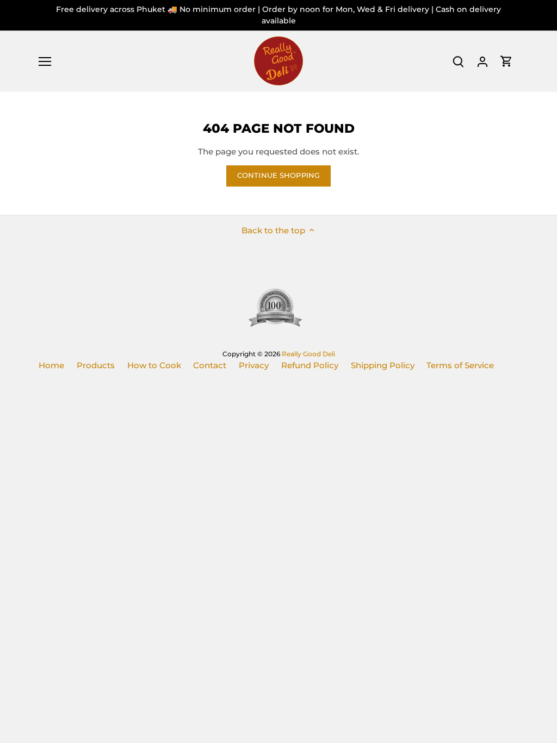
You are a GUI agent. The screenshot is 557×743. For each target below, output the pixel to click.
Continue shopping (278, 175)
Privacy (254, 365)
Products (96, 365)
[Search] (459, 61)
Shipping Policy (382, 365)
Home (51, 365)
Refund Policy (309, 365)
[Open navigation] (45, 61)
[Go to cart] (506, 61)
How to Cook (154, 365)
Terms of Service (460, 365)
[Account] (482, 61)
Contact (209, 365)
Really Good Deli (308, 354)
